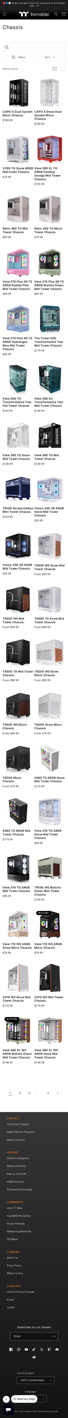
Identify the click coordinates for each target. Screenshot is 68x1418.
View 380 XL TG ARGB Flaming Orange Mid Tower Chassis (47, 173)
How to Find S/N (16, 1174)
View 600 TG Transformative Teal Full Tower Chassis (17, 402)
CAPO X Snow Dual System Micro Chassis (48, 115)
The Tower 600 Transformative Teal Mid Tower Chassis (48, 341)
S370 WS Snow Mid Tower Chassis (17, 998)
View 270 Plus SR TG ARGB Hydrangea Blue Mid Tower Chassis (17, 343)
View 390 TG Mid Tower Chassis (46, 456)
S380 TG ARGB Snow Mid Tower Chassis (49, 779)
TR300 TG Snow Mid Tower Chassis (49, 620)
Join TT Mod (14, 1208)
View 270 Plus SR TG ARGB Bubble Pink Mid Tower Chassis (17, 285)
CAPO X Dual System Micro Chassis (18, 113)
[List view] (63, 69)
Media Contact (16, 1140)
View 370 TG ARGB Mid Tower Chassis (16, 889)
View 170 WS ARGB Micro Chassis (48, 945)
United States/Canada (20, 1291)
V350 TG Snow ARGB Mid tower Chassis (18, 170)
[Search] (7, 47)
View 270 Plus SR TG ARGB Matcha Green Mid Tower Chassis (49, 285)
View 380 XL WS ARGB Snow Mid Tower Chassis (46, 1053)
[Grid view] (54, 69)
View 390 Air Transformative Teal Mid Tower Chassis (48, 402)
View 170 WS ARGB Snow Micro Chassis (17, 945)
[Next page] (57, 1093)
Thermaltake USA (27, 1411)
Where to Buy (15, 1273)
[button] (4, 14)
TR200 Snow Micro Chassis (48, 726)
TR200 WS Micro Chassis (15, 726)
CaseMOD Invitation (19, 1215)
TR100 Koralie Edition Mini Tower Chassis (18, 510)
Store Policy (14, 1265)
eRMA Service (15, 1181)
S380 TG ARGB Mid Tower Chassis (16, 832)
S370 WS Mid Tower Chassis (48, 998)
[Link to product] (18, 92)
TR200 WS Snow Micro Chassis (46, 673)
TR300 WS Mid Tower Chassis (13, 620)
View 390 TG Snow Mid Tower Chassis (16, 456)
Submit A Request (18, 1158)
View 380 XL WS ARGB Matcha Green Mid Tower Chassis (17, 1053)
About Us (12, 1257)
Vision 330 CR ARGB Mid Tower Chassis (17, 566)
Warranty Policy (16, 1166)
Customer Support (18, 1124)
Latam (11, 1307)
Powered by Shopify (47, 1411)
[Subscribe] (54, 1336)
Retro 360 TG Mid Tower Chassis (15, 230)
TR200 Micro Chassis (12, 779)
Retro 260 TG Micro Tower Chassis (48, 230)
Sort (47, 57)
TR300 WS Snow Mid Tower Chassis (49, 567)
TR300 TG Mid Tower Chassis (18, 673)
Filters (21, 57)
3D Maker (12, 1239)
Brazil (10, 1299)
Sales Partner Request (21, 1132)
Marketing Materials (19, 1231)
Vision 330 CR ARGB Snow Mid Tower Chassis (49, 512)
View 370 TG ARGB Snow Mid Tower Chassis (48, 834)
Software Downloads (19, 1189)
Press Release (16, 1223)
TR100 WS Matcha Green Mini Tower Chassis (47, 891)
